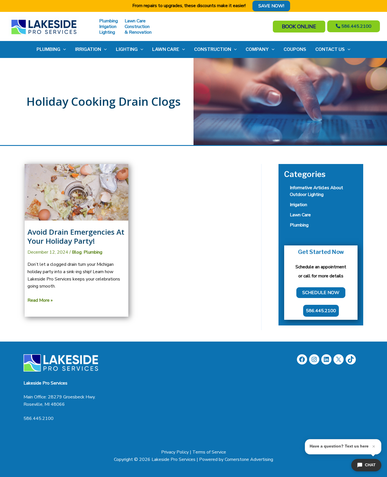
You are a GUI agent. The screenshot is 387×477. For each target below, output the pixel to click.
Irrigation (298, 205)
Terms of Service (209, 452)
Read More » (40, 300)
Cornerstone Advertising (249, 459)
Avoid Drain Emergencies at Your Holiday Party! (75, 236)
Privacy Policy (175, 452)
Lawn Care (300, 215)
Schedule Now (320, 293)
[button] (63, 49)
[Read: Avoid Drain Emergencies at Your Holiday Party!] (76, 192)
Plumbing (93, 252)
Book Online (299, 26)
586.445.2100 (39, 418)
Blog (77, 252)
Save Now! (271, 6)
